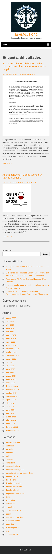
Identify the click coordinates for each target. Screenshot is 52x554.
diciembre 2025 (12, 345)
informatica (10, 504)
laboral (8, 514)
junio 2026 (10, 325)
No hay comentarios (19, 74)
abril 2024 (10, 413)
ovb (7, 531)
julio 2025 (10, 362)
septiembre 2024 (12, 396)
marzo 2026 (11, 335)
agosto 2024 (11, 400)
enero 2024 (10, 423)
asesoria (9, 449)
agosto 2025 (11, 359)
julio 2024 (10, 403)
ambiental (10, 446)
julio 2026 (10, 321)
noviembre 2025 (12, 349)
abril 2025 (10, 372)
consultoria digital (13, 466)
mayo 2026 (10, 328)
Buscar (45, 254)
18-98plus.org (26, 35)
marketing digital (12, 527)
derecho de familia (13, 483)
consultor (10, 459)
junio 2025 (10, 366)
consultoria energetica (15, 470)
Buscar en (7, 250)
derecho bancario (13, 476)
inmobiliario (10, 507)
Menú (5, 44)
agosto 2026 (11, 318)
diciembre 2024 (12, 386)
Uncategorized (31, 74)
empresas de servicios (15, 493)
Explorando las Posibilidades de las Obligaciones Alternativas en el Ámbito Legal (24, 66)
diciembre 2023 (12, 427)
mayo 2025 (10, 369)
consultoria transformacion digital (19, 473)
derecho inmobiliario (14, 487)
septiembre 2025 (12, 355)
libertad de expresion (14, 517)
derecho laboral (12, 490)
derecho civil (11, 480)
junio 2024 (10, 406)
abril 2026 (10, 332)
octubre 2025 (11, 352)
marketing (10, 524)
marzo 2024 (11, 417)
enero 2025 (10, 383)
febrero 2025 (11, 379)
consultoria (10, 463)
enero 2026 (10, 342)
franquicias (10, 500)
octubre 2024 (11, 393)
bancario (9, 452)
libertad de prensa (13, 521)
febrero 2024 (11, 420)
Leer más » (7, 163)
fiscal (8, 497)
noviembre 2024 (12, 389)
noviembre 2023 (12, 430)
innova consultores (14, 510)
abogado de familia (13, 442)
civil (7, 456)
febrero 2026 (11, 338)
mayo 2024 (10, 410)
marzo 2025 (11, 376)
